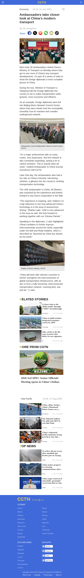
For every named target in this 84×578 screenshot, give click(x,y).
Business (21, 519)
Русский (21, 560)
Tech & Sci (22, 526)
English (20, 546)
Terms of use (27, 575)
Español (21, 550)
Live (43, 526)
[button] (22, 60)
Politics (20, 515)
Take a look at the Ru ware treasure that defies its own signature (52, 334)
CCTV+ (20, 568)
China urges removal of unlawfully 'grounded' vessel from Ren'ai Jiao (52, 481)
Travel (44, 508)
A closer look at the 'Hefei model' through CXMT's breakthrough (52, 306)
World (20, 512)
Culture (20, 530)
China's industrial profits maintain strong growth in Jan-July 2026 (52, 434)
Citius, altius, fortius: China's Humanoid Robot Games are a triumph (51, 407)
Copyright (37, 575)
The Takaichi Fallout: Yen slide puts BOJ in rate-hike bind (51, 421)
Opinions (21, 523)
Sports (20, 533)
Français (21, 553)
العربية (20, 557)
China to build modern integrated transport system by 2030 (51, 320)
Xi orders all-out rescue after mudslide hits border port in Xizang (52, 453)
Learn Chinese (47, 533)
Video (44, 519)
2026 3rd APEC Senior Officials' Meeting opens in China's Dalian (40, 380)
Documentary (23, 564)
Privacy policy (48, 575)
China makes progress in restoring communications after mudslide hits (51, 467)
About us (58, 575)
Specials (45, 523)
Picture (44, 515)
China (20, 508)
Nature (44, 512)
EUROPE (21, 537)
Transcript (46, 530)
